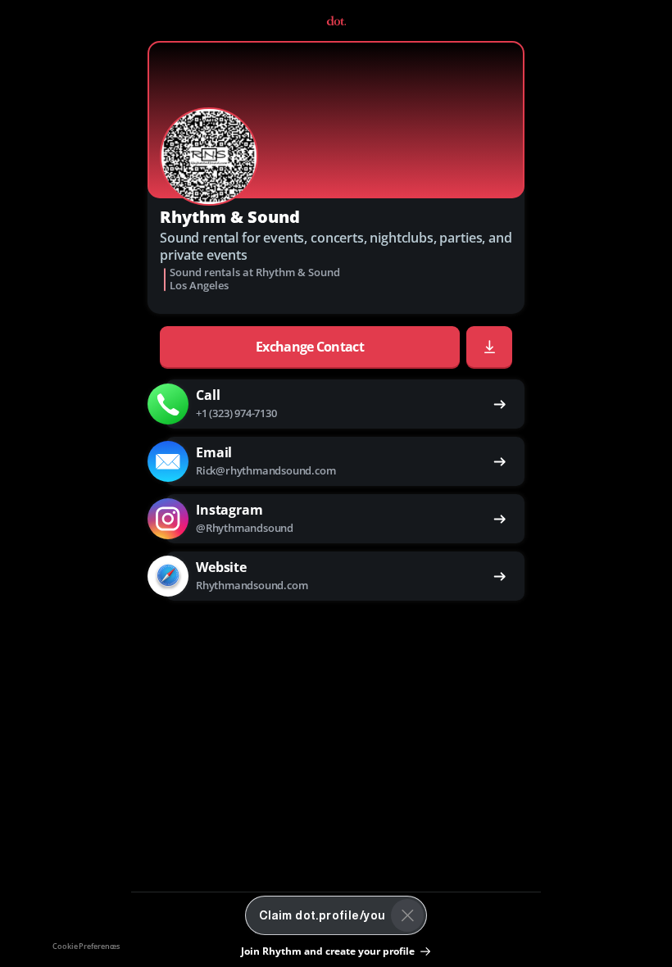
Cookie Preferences (86, 946)
